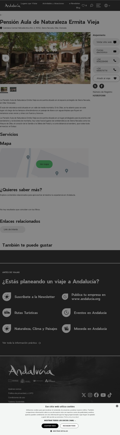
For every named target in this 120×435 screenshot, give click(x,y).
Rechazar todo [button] (69, 426)
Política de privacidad (71, 417)
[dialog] (60, 419)
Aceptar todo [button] (50, 426)
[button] (60, 420)
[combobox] (117, 406)
